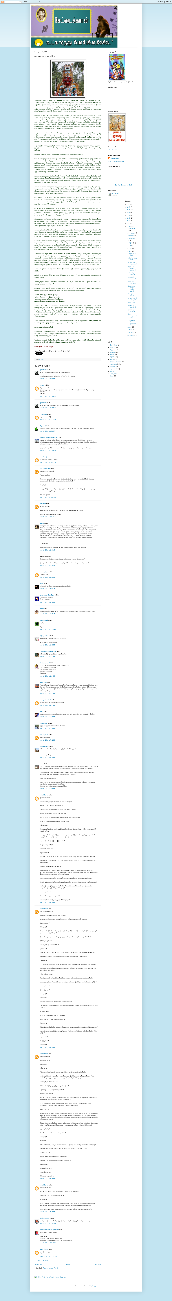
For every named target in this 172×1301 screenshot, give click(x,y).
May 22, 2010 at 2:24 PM (47, 676)
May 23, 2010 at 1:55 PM (47, 789)
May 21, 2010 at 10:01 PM (48, 396)
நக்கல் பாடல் (113, 366)
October (131, 236)
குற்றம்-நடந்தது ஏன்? (132, 258)
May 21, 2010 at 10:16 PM (48, 431)
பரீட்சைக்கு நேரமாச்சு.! (132, 273)
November (131, 233)
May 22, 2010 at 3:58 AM (47, 577)
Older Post (97, 1264)
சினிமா (112, 359)
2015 (128, 212)
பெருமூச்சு (113, 373)
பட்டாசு (42, 764)
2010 (128, 226)
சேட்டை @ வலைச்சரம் (132, 306)
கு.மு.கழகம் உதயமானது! (132, 263)
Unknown (43, 503)
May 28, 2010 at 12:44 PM (48, 1243)
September (131, 238)
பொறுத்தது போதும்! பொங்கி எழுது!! (131, 288)
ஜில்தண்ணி (43, 369)
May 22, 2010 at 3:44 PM (47, 705)
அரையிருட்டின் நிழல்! (132, 254)
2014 (128, 215)
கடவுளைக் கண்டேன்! (132, 278)
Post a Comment (42, 1260)
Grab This (112, 150)
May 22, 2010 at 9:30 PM (47, 757)
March (130, 330)
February (131, 332)
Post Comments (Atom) (50, 1268)
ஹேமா (42, 583)
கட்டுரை (41, 359)
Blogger (94, 1286)
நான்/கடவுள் (75, 100)
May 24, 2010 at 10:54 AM (48, 1223)
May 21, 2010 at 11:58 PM (48, 517)
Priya (41, 711)
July (129, 245)
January (131, 335)
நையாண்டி (113, 369)
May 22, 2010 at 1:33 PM (47, 645)
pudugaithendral (45, 700)
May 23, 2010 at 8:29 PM (47, 902)
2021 (128, 204)
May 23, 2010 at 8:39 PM (47, 1047)
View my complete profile (116, 161)
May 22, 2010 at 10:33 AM (48, 629)
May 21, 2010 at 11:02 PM (48, 462)
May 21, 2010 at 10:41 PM (48, 450)
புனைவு (112, 371)
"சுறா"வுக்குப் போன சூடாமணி (132, 321)
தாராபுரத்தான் (44, 723)
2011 (128, 223)
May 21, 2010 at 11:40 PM (48, 497)
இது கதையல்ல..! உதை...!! (132, 315)
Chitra (42, 523)
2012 (128, 221)
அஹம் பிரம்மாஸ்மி (40, 100)
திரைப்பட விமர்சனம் (115, 362)
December (131, 228)
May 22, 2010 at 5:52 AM (47, 589)
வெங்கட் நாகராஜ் (44, 1218)
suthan (42, 385)
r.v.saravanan (44, 746)
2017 (128, 207)
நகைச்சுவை (113, 364)
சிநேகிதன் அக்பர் (45, 636)
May (130, 251)
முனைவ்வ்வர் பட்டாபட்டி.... (47, 595)
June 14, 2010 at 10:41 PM (48, 1256)
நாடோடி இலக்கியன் (45, 468)
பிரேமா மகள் (43, 682)
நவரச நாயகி (131, 302)
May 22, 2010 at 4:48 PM (47, 717)
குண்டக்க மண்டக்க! (132, 282)
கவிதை (112, 354)
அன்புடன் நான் (44, 1249)
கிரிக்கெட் (113, 357)
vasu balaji (43, 457)
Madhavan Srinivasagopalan (49, 1230)
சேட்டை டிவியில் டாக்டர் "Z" (132, 299)
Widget (117, 150)
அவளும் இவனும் (131, 294)
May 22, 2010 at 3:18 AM (47, 565)
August (130, 243)
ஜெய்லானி (43, 426)
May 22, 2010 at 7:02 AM (47, 614)
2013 (128, 218)
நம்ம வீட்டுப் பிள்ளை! (131, 310)
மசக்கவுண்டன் (44, 572)
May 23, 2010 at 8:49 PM (47, 1212)
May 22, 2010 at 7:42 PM (47, 740)
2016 (128, 210)
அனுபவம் (112, 350)
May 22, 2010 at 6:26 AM (47, 602)
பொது (111, 376)
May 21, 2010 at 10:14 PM (48, 419)
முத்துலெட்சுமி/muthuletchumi (49, 437)
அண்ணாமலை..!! (45, 663)
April (130, 327)
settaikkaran (44, 795)
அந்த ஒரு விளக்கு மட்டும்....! (131, 268)
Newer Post (38, 1264)
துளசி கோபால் (44, 620)
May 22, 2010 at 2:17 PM (47, 657)
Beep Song (113, 345)
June (130, 248)
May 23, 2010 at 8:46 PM (47, 1179)
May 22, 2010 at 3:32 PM (47, 693)
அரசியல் (112, 347)
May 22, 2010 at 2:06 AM (47, 550)
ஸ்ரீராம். (42, 609)
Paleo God (43, 414)
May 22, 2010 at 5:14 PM (47, 728)
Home (68, 1264)
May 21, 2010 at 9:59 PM (47, 379)
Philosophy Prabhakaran (48, 651)
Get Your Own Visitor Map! (123, 185)
